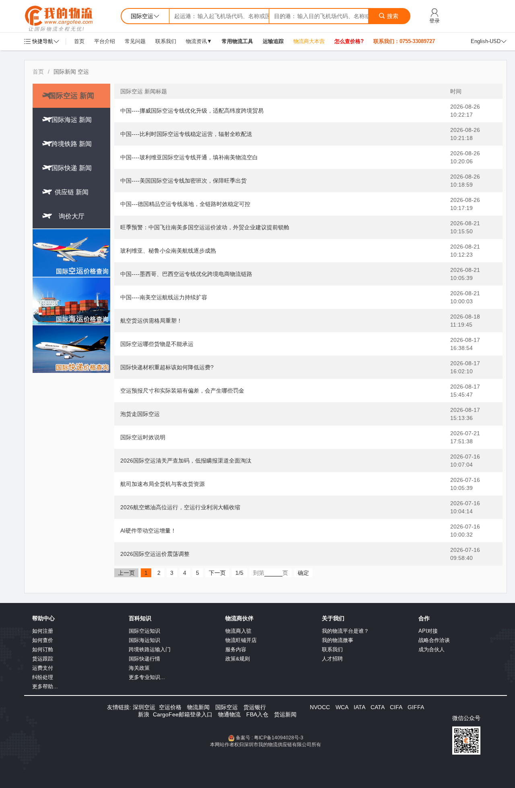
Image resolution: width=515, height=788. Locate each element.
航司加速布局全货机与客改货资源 (162, 484)
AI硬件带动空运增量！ (148, 530)
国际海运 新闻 (72, 119)
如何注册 (42, 631)
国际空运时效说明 (142, 437)
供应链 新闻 (72, 192)
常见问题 (135, 41)
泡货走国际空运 (140, 414)
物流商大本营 (309, 41)
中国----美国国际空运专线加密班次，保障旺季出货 (183, 180)
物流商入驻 (238, 631)
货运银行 (254, 707)
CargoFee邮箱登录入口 (182, 714)
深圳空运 (144, 707)
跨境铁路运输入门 (150, 649)
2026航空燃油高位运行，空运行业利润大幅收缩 (180, 507)
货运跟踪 (42, 659)
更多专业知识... (147, 677)
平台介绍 (104, 41)
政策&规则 (237, 659)
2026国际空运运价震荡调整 (155, 554)
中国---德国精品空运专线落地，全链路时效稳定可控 (185, 204)
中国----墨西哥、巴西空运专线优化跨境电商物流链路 (186, 274)
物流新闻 (198, 707)
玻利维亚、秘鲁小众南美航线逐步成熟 (168, 250)
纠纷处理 (42, 677)
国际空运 (226, 707)
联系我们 (165, 41)
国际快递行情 (144, 659)
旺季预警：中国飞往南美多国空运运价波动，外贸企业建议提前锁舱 (204, 227)
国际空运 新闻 (71, 96)
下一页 (217, 573)
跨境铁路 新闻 (72, 143)
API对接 (428, 631)
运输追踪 (273, 41)
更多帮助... (45, 686)
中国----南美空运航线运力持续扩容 (163, 297)
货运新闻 (285, 714)
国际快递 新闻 (72, 168)
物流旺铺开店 (241, 640)
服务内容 (235, 649)
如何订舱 (42, 649)
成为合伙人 (431, 649)
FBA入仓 (257, 714)
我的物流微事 (337, 640)
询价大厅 (71, 216)
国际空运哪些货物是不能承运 (157, 344)
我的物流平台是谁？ (345, 631)
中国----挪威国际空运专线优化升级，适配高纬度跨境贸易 (192, 110)
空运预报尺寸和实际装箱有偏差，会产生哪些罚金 (182, 390)
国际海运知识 (144, 640)
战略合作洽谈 (434, 640)
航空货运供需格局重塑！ (151, 320)
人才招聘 (332, 659)
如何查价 (42, 640)
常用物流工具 (237, 41)
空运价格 (170, 707)
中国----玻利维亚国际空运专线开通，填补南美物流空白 (189, 157)
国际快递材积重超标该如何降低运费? (167, 367)
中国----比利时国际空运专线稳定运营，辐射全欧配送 (186, 134)
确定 (303, 573)
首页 (79, 41)
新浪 (143, 714)
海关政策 (139, 668)
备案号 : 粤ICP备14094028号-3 (269, 738)
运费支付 (42, 668)
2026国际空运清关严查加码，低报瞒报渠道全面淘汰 (185, 460)
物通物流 (229, 714)
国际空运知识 (144, 631)
